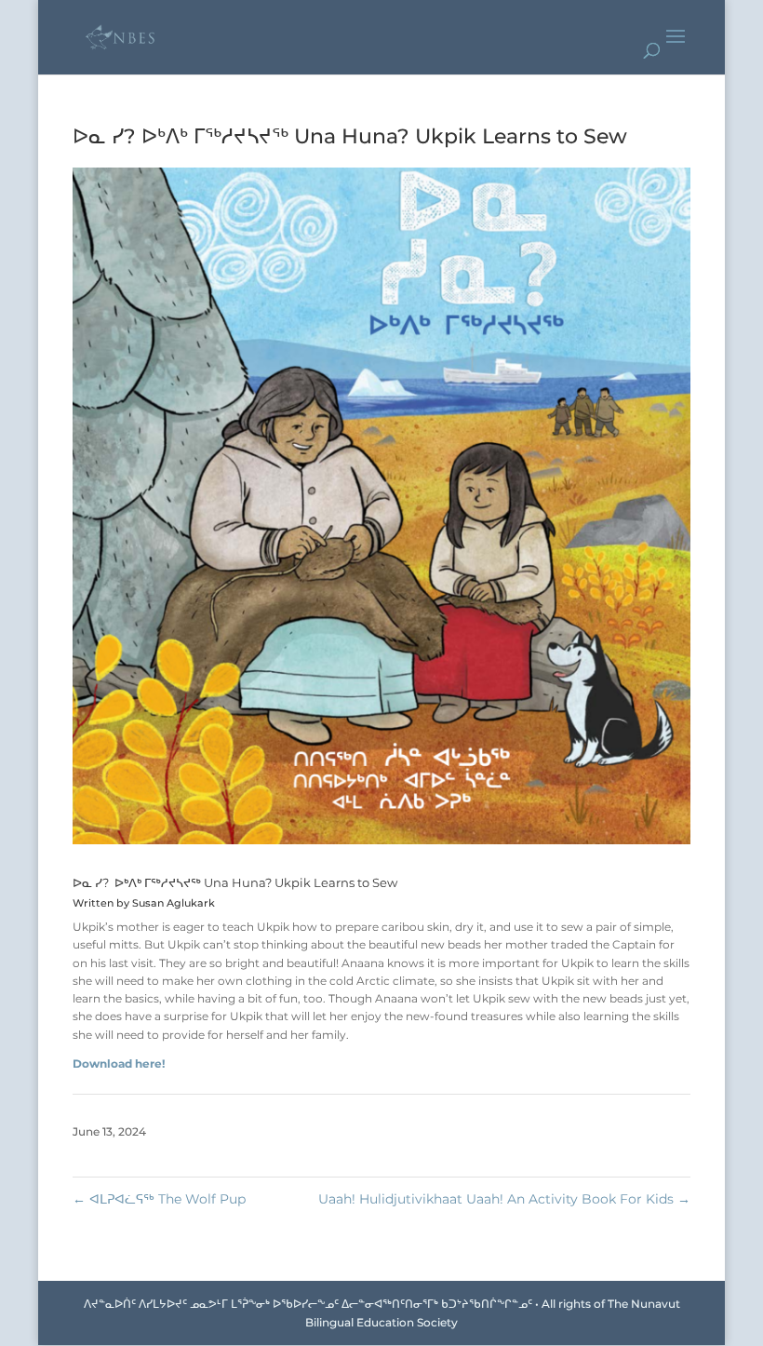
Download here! (119, 1063)
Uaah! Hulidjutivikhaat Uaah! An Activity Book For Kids (504, 1199)
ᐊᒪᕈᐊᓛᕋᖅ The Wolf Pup (159, 1199)
